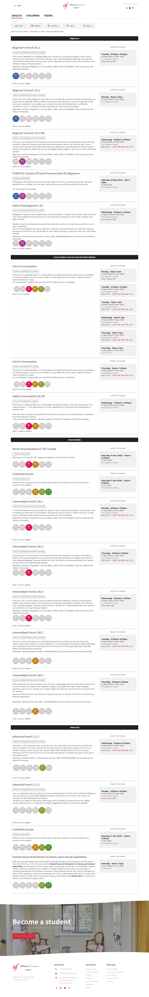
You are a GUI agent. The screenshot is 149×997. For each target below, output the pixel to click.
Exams (88, 975)
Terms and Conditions (115, 972)
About (88, 987)
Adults (17, 15)
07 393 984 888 (65, 969)
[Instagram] (69, 988)
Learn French (91, 969)
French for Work (92, 981)
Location (54, 26)
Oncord (25, 980)
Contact (110, 981)
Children (32, 15)
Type (71, 26)
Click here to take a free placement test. (47, 31)
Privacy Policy (112, 969)
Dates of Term (112, 978)
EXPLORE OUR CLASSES (21, 934)
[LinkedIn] (61, 988)
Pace (88, 26)
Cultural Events (92, 972)
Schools (89, 978)
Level (20, 26)
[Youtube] (65, 988)
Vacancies (90, 984)
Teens (48, 15)
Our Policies (111, 975)
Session (37, 26)
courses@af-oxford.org (68, 973)
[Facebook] (56, 988)
